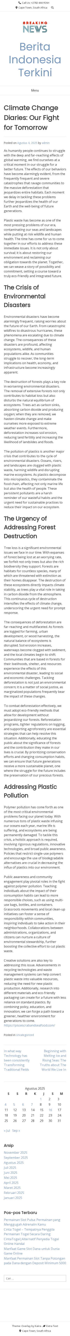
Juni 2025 (10, 1173)
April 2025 (11, 1183)
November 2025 (15, 1152)
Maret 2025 (12, 1188)
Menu (35, 90)
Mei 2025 (10, 1178)
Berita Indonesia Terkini (35, 59)
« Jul (7, 1130)
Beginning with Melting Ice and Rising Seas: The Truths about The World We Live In (53, 1060)
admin (46, 143)
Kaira (38, 1326)
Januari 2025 (13, 1198)
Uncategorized (25, 1035)
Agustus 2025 (14, 1162)
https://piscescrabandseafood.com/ (29, 1025)
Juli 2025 (10, 1168)
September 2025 (16, 1157)
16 (50, 1110)
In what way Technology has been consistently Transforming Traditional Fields (17, 1060)
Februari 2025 (14, 1193)
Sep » (16, 1130)
